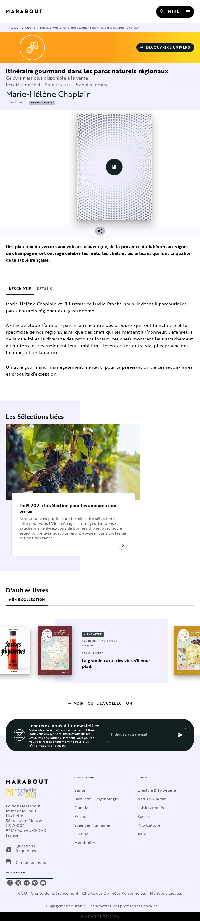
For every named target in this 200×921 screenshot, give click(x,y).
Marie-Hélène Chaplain (48, 94)
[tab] (20, 289)
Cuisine (30, 27)
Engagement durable (66, 906)
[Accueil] (26, 11)
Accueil (15, 27)
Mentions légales (166, 893)
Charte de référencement (54, 893)
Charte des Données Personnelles (114, 893)
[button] (165, 47)
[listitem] (10, 883)
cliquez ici (58, 745)
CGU (22, 893)
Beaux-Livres (49, 27)
